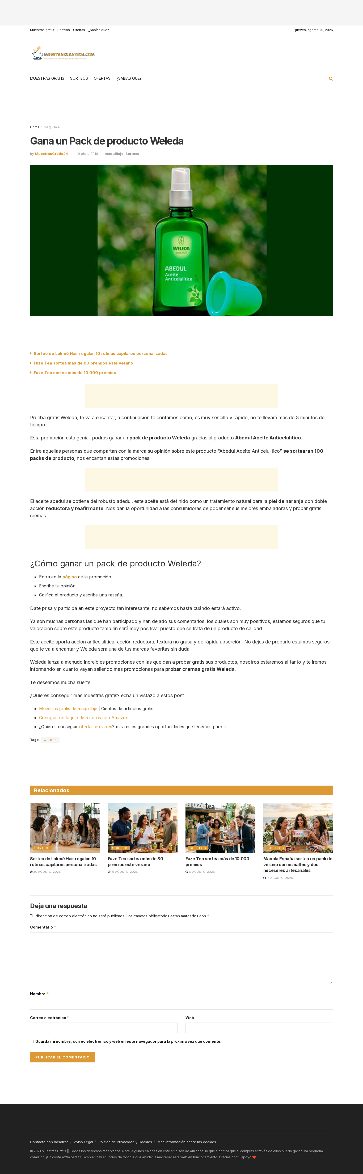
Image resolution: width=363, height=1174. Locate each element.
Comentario (43, 927)
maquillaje (52, 127)
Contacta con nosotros (49, 1142)
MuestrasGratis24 (51, 153)
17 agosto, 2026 (201, 872)
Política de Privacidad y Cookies (125, 1142)
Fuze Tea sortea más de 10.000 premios (75, 372)
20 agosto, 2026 (46, 872)
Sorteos (63, 30)
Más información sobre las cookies (187, 1142)
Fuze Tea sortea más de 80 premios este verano (83, 363)
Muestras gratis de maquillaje (68, 708)
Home (35, 127)
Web (189, 1017)
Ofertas (79, 30)
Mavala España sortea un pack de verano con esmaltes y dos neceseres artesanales (297, 864)
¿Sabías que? (98, 30)
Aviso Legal (83, 1142)
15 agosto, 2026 (279, 878)
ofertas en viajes (95, 726)
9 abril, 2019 (88, 153)
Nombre (39, 993)
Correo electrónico (50, 1017)
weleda (50, 740)
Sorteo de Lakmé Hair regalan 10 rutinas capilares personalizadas (101, 353)
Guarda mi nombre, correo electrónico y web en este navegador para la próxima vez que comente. (128, 1041)
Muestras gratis (42, 30)
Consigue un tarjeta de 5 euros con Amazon (83, 717)
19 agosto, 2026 (124, 872)
